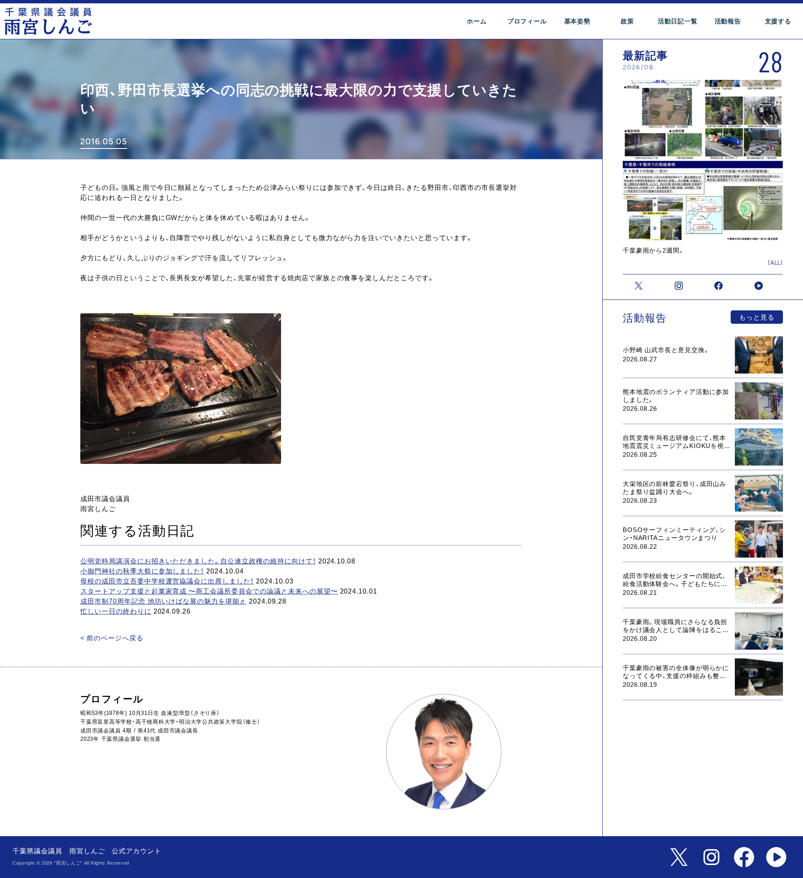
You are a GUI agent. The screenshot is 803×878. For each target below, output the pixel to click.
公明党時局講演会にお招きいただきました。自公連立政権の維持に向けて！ (198, 561)
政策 (627, 21)
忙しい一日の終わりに (115, 611)
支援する (778, 21)
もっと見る (757, 317)
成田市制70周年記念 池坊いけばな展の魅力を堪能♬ (163, 601)
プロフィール (527, 21)
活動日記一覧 (678, 21)
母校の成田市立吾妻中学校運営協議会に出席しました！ (167, 581)
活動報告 (728, 21)
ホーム (476, 21)
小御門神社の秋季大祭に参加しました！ (142, 571)
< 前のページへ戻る (111, 638)
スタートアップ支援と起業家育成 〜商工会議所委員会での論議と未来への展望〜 (209, 591)
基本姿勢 (577, 21)
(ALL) (775, 263)
